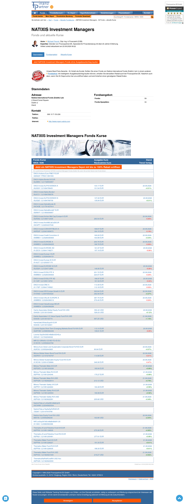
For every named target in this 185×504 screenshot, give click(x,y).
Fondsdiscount (56, 13)
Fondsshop (52, 73)
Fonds (43, 13)
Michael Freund (53, 41)
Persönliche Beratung (65, 16)
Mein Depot (50, 16)
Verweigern (68, 500)
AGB (151, 479)
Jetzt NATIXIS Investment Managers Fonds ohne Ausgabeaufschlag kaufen (66, 62)
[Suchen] (152, 17)
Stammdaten (38, 54)
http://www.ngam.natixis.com (59, 121)
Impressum (132, 479)
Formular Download (82, 16)
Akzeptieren (117, 500)
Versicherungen (107, 13)
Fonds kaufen (38, 16)
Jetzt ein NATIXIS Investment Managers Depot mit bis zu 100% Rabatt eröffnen (77, 167)
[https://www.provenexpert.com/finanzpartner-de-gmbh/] (174, 12)
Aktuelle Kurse (66, 54)
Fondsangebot (51, 54)
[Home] (34, 13)
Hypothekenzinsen (88, 13)
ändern (122, 494)
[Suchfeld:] (132, 16)
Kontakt (147, 13)
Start (50, 20)
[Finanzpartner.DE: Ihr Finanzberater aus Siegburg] (42, 5)
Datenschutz (143, 479)
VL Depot (72, 13)
